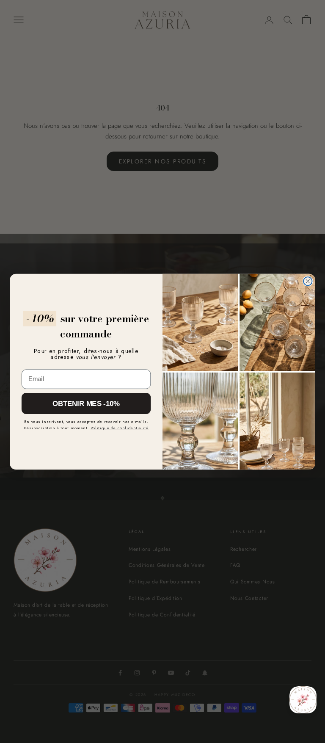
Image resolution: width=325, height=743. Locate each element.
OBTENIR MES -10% (86, 403)
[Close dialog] (307, 281)
